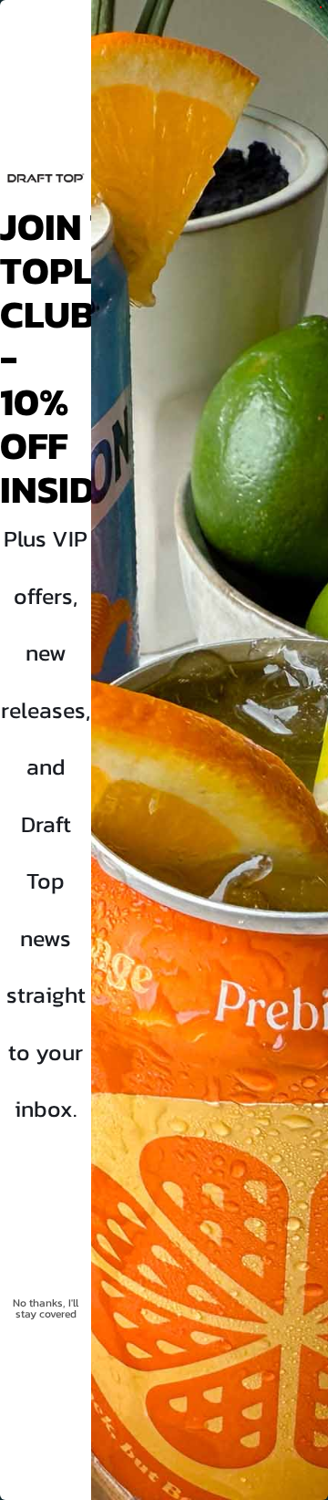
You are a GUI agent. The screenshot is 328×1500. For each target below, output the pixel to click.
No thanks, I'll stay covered (45, 1308)
